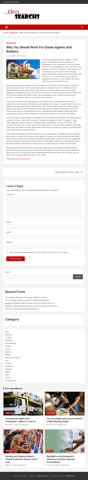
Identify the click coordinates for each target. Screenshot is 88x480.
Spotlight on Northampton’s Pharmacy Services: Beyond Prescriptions (31, 306)
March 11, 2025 (10, 465)
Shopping (8, 369)
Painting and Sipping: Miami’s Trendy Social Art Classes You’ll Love (30, 303)
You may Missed (13, 388)
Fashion (8, 346)
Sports (7, 372)
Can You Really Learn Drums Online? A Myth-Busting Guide (27, 300)
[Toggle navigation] (6, 27)
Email (9, 232)
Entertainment (10, 343)
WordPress (70, 476)
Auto (7, 332)
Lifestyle (8, 363)
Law (6, 360)
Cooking (8, 338)
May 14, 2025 (51, 425)
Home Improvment (12, 358)
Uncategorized (10, 381)
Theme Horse (42, 476)
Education (9, 340)
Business (8, 335)
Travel (7, 378)
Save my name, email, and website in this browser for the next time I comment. (39, 252)
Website (9, 242)
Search (7, 272)
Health (7, 355)
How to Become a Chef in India (67, 172)
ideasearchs (21, 56)
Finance (8, 349)
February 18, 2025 (53, 465)
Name (9, 222)
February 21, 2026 (11, 425)
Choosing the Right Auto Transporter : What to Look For (26, 297)
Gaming (8, 352)
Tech (7, 375)
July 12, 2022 (11, 56)
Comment (10, 194)
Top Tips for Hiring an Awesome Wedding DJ (22, 309)
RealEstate (11, 43)
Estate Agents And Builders (20, 159)
